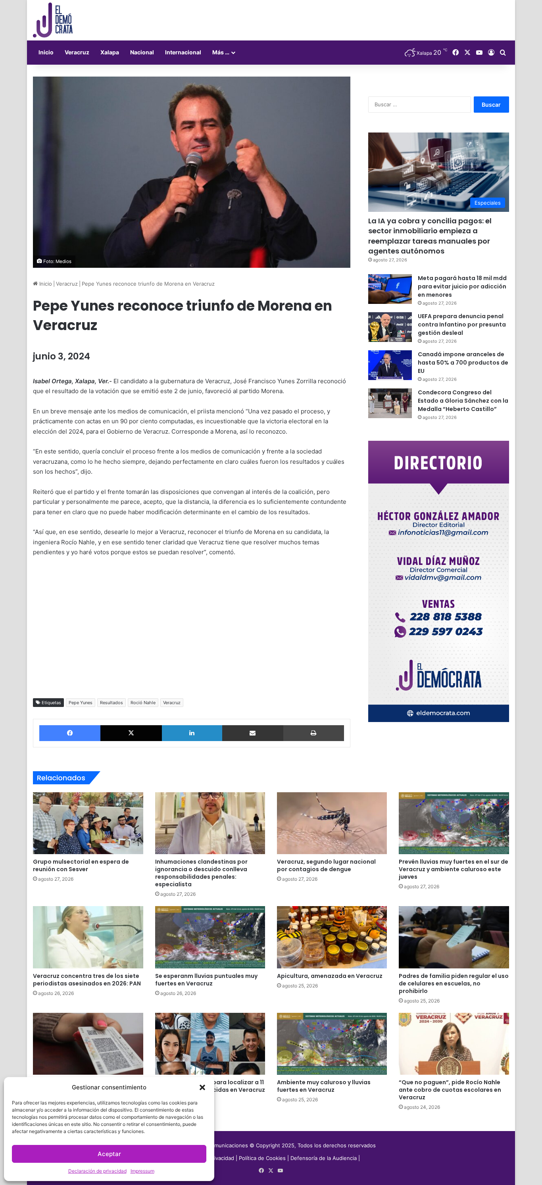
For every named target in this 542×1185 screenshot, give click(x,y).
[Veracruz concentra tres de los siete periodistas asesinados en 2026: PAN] (88, 937)
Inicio (46, 52)
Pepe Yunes (80, 702)
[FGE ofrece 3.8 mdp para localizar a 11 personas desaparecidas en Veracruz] (210, 1044)
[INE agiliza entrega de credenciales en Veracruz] (88, 1044)
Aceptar (109, 1154)
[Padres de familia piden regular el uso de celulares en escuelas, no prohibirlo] (454, 937)
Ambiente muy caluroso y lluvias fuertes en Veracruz (324, 1086)
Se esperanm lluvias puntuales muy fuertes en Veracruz (206, 979)
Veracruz (77, 52)
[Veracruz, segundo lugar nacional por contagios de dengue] (332, 823)
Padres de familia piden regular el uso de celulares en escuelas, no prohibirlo (454, 983)
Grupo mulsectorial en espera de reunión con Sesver (81, 865)
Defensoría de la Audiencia (323, 1158)
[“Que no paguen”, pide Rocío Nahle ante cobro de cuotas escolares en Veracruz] (454, 1044)
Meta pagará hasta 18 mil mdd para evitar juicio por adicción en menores (462, 286)
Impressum (142, 1171)
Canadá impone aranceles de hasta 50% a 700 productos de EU (463, 362)
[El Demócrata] (53, 20)
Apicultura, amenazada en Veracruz (329, 976)
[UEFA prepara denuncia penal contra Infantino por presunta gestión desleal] (390, 327)
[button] (202, 1087)
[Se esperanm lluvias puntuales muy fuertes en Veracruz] (210, 937)
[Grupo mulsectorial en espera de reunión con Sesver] (88, 823)
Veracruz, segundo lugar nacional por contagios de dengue (326, 865)
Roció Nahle (143, 702)
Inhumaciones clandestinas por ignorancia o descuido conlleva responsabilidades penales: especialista (201, 873)
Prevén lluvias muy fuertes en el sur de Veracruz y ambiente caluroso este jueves (453, 869)
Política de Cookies (262, 1158)
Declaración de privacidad (97, 1171)
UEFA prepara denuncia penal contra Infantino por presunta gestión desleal (462, 324)
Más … (220, 52)
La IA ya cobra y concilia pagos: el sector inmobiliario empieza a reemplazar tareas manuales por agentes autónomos (430, 236)
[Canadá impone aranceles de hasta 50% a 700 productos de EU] (390, 365)
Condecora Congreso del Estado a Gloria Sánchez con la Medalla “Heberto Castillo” (463, 400)
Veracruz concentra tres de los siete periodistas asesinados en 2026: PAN (87, 979)
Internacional (183, 52)
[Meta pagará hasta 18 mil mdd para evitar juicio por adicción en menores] (390, 289)
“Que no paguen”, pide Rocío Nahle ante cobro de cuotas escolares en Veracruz (450, 1089)
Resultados (111, 702)
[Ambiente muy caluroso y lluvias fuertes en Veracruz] (332, 1044)
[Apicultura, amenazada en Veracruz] (332, 937)
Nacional (142, 52)
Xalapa (109, 52)
